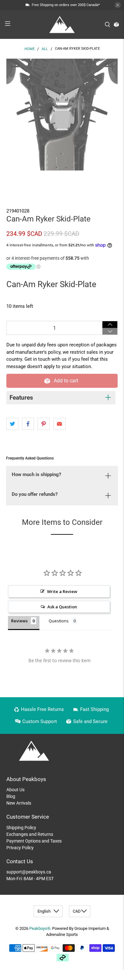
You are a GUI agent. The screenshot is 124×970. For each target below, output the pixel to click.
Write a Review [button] (62, 591)
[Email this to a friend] (59, 424)
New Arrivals (18, 803)
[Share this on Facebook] (28, 424)
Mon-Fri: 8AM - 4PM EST (30, 878)
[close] (117, 5)
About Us (15, 789)
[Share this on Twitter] (12, 424)
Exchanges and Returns (29, 834)
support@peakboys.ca (28, 871)
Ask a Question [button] (62, 607)
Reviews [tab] (19, 621)
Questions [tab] (59, 621)
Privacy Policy (20, 847)
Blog (10, 796)
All (45, 49)
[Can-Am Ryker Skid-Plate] (62, 114)
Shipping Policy (21, 827)
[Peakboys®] (62, 24)
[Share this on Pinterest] (44, 424)
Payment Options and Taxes (34, 840)
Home (29, 49)
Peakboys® (39, 928)
